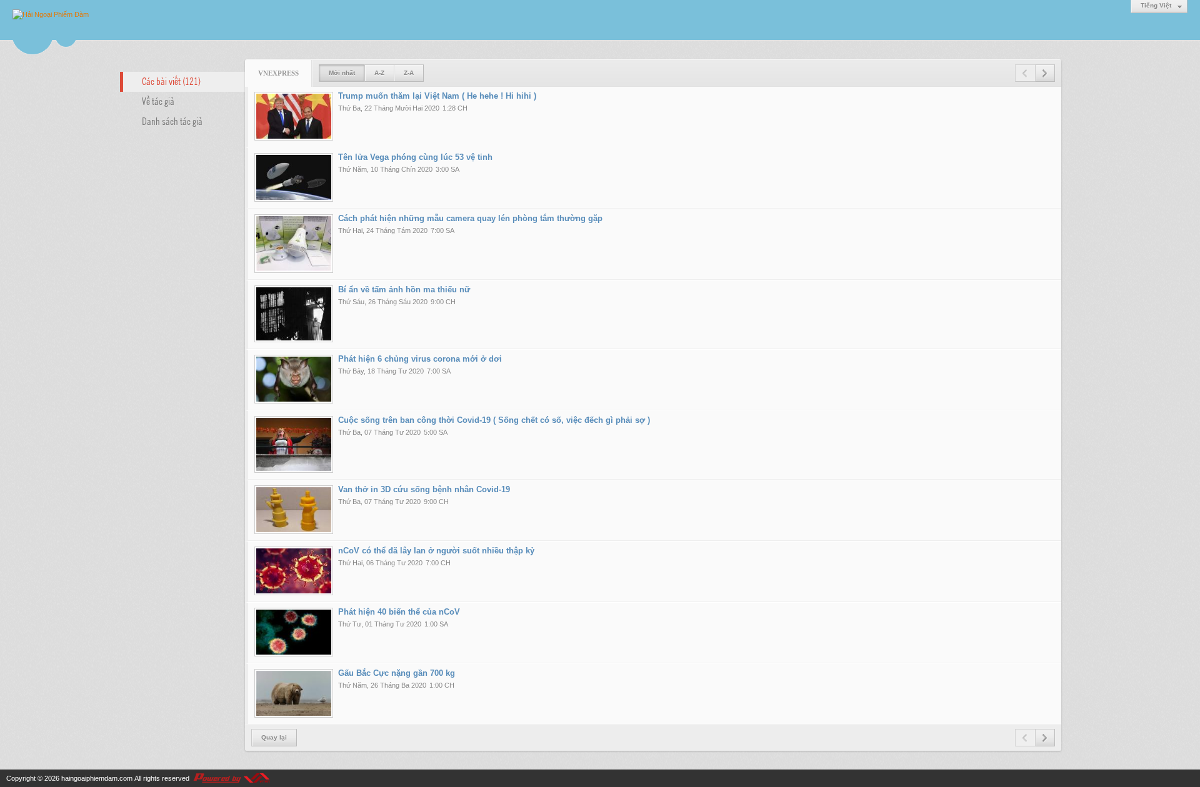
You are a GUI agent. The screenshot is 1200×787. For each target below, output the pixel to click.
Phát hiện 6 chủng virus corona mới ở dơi (420, 359)
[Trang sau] (1045, 73)
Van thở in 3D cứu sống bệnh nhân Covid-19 (424, 489)
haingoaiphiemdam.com (96, 778)
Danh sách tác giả (172, 120)
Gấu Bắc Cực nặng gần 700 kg (396, 673)
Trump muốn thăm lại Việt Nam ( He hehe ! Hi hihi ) (437, 96)
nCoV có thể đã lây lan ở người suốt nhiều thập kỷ (436, 550)
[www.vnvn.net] (231, 778)
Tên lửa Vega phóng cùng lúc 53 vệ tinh (415, 157)
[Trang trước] (1025, 73)
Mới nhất (342, 72)
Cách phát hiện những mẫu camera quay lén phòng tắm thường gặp (470, 218)
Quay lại (274, 737)
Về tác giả (158, 100)
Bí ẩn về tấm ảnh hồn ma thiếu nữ (404, 289)
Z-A (409, 72)
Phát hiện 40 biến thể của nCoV (399, 611)
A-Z (379, 72)
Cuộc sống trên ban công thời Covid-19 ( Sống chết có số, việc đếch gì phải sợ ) (494, 420)
